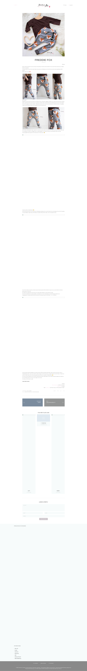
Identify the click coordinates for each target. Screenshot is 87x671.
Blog (28, 390)
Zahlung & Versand (18, 656)
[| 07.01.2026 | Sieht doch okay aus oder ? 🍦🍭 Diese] (17, 571)
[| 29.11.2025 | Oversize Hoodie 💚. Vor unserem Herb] (64, 569)
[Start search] (69, 5)
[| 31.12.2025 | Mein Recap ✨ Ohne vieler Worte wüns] (40, 544)
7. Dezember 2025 (43, 424)
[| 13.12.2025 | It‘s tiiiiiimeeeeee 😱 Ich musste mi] (56, 585)
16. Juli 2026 (29, 492)
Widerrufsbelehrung (18, 658)
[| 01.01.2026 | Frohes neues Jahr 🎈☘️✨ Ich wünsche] (32, 572)
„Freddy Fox (48, 387)
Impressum (16, 651)
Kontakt (16, 650)
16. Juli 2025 (58, 492)
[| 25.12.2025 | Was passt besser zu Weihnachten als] (48, 558)
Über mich (16, 648)
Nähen (30, 390)
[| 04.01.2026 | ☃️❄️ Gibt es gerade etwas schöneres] (25, 541)
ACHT (29, 490)
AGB (15, 655)
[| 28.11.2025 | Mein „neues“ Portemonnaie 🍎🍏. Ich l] (71, 583)
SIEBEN (58, 490)
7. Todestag (43, 423)
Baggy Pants (59, 386)
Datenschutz (17, 653)
